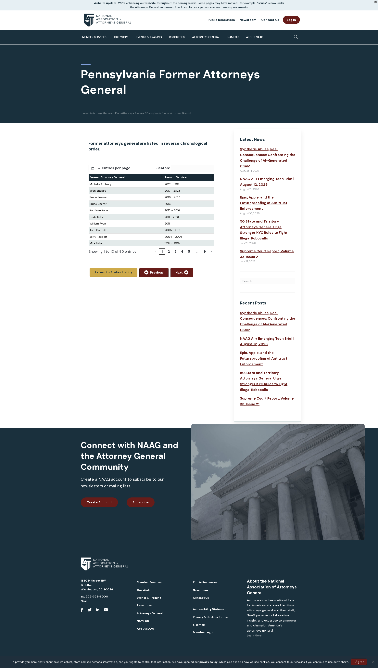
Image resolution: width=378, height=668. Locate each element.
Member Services (94, 37)
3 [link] (175, 251)
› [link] (211, 251)
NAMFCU (233, 37)
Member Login (203, 632)
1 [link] (162, 251)
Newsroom (248, 20)
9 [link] (205, 251)
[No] (373, 662)
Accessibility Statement (210, 609)
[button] (161, 177)
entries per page (116, 168)
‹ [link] (155, 251)
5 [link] (189, 251)
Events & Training (149, 37)
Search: (163, 168)
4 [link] (182, 251)
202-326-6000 (97, 596)
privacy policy (208, 661)
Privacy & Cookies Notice (210, 617)
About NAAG (254, 37)
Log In (291, 20)
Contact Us (270, 20)
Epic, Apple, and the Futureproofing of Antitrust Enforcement (263, 203)
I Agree (359, 662)
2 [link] (169, 251)
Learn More (254, 635)
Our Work (121, 37)
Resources (177, 37)
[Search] (294, 35)
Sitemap (199, 624)
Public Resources (221, 20)
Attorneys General (206, 37)
